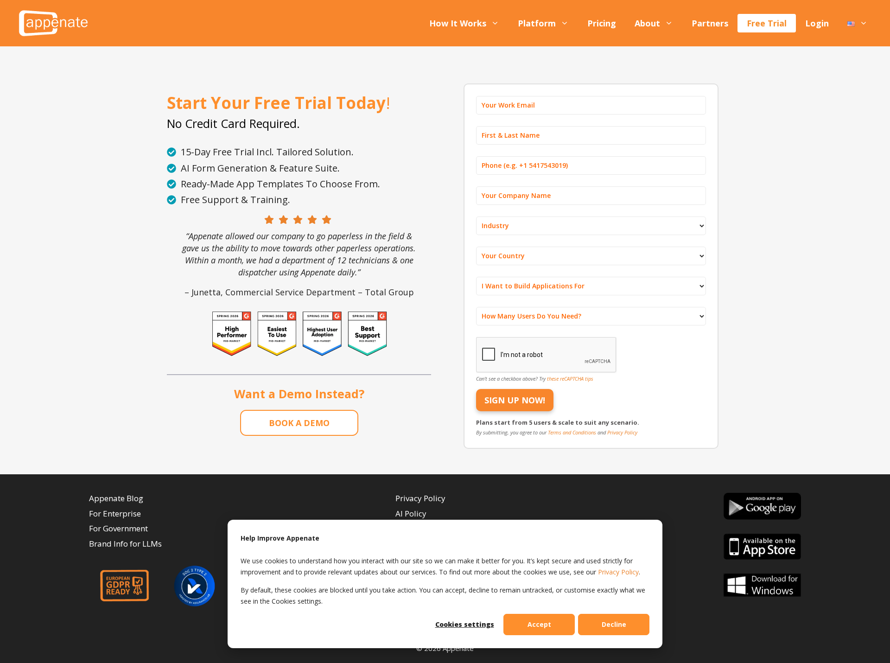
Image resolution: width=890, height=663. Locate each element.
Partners (710, 23)
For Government (118, 528)
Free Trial (767, 23)
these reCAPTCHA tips (570, 378)
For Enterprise (115, 513)
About (647, 23)
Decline (614, 624)
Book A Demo (299, 422)
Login (817, 23)
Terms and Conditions (573, 432)
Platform (537, 23)
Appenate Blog (116, 498)
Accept (539, 624)
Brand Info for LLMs (125, 543)
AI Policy (410, 513)
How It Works (457, 23)
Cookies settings (464, 624)
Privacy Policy (618, 571)
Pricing (601, 23)
